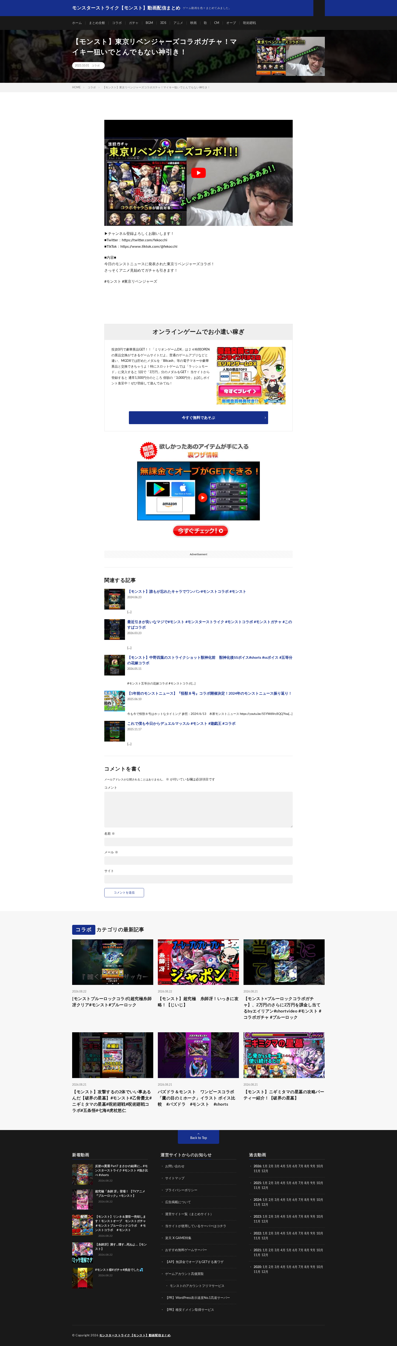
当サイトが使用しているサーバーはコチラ (195, 1226)
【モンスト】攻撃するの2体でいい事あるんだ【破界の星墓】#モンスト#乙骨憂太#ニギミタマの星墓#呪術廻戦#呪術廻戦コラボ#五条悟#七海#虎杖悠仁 (112, 1101)
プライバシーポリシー (181, 1190)
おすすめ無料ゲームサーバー (186, 1250)
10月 (319, 1183)
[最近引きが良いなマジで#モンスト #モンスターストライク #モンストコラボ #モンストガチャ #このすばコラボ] (114, 629)
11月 (257, 1188)
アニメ (178, 23)
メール (111, 852)
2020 (257, 1267)
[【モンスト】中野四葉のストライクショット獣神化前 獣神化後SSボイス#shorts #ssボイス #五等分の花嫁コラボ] (114, 665)
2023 (257, 1216)
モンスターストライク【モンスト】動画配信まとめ (135, 1335)
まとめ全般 (97, 23)
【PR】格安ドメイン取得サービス (189, 1309)
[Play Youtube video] (198, 173)
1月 (265, 1166)
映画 (193, 23)
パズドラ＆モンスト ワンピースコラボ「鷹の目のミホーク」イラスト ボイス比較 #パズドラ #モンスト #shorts (196, 1098)
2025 (257, 1183)
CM (216, 23)
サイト (109, 871)
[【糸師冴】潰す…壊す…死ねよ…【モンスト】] (82, 1252)
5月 (289, 1166)
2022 (257, 1233)
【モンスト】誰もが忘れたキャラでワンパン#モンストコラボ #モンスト (186, 591)
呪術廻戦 (249, 23)
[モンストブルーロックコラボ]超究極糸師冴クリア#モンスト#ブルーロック (112, 1002)
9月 (312, 1183)
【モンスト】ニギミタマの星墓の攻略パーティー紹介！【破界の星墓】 (284, 1095)
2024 (257, 1200)
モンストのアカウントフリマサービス (197, 1286)
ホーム (77, 23)
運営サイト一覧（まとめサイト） (189, 1214)
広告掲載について (178, 1202)
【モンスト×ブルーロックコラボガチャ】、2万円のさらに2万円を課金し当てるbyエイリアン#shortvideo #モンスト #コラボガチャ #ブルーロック (282, 1008)
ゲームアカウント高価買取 (184, 1274)
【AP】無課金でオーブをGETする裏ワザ (194, 1262)
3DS (163, 23)
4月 (283, 1166)
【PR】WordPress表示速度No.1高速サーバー (197, 1298)
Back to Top (198, 1138)
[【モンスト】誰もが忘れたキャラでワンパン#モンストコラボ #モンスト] (114, 599)
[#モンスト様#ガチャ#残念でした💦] (82, 1278)
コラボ (117, 23)
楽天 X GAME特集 (178, 1238)
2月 (271, 1166)
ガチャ (134, 23)
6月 (295, 1166)
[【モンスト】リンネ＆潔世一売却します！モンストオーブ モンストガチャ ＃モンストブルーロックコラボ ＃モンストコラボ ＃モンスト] (82, 1225)
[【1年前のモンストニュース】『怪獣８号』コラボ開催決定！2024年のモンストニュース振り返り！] (114, 701)
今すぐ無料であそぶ (198, 418)
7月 (300, 1166)
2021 (257, 1250)
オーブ (231, 23)
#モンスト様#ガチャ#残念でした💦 (119, 1269)
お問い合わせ (174, 1166)
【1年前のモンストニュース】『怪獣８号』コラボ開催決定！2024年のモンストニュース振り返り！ (209, 693)
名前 (109, 833)
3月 (277, 1166)
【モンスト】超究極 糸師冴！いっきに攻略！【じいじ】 (198, 1002)
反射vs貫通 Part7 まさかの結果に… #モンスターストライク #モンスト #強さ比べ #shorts (121, 1171)
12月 (264, 1188)
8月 (306, 1166)
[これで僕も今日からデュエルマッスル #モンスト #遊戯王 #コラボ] (114, 731)
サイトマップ (174, 1178)
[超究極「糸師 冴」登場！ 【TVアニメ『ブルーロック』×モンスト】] (82, 1199)
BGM (149, 23)
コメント (110, 787)
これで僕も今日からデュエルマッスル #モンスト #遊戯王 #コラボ (181, 723)
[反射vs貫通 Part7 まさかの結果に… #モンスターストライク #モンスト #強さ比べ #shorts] (82, 1174)
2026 (257, 1166)
